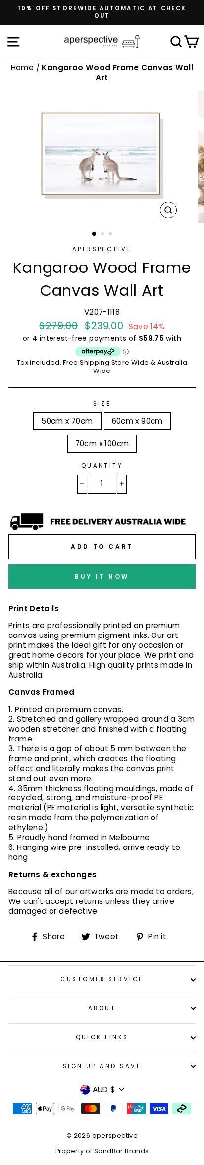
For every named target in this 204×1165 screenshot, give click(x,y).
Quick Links (102, 1037)
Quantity (102, 466)
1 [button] (94, 234)
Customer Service (101, 979)
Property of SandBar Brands (102, 1151)
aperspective (102, 249)
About (102, 1008)
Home (23, 67)
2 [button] (103, 234)
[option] (102, 12)
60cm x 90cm (137, 421)
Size (102, 404)
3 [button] (111, 234)
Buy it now (102, 576)
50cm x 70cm (67, 421)
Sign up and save (102, 1066)
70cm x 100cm (102, 443)
